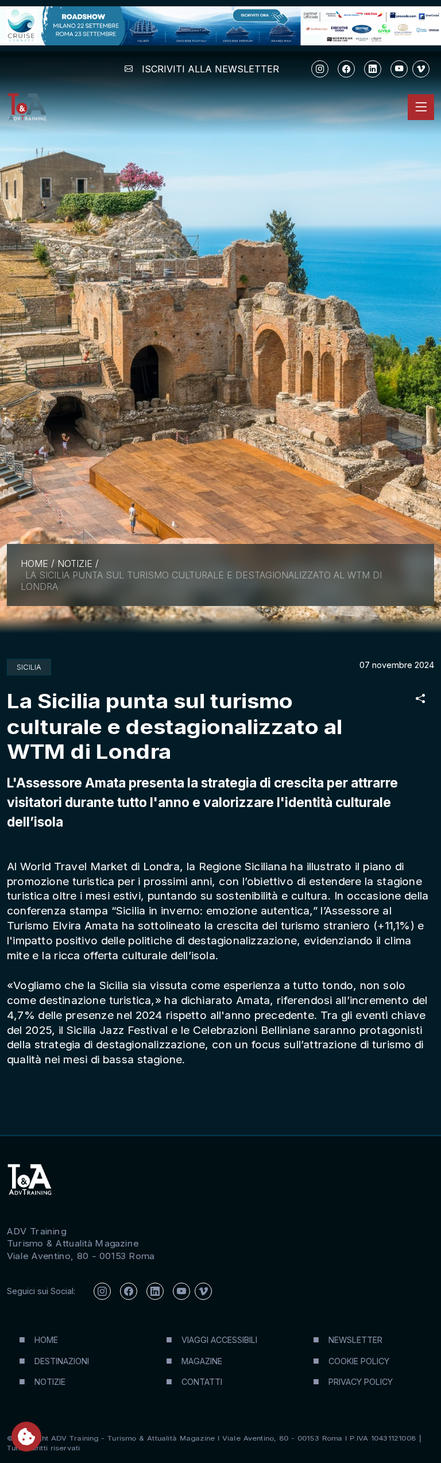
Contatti (201, 1382)
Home (34, 563)
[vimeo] (421, 69)
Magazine (201, 1361)
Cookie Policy (358, 1361)
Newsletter (355, 1340)
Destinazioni (61, 1361)
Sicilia (29, 667)
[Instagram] (319, 69)
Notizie (74, 563)
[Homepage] (26, 107)
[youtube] (399, 69)
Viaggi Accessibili (219, 1340)
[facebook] (346, 69)
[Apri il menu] (421, 106)
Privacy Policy (360, 1382)
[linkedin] (372, 69)
